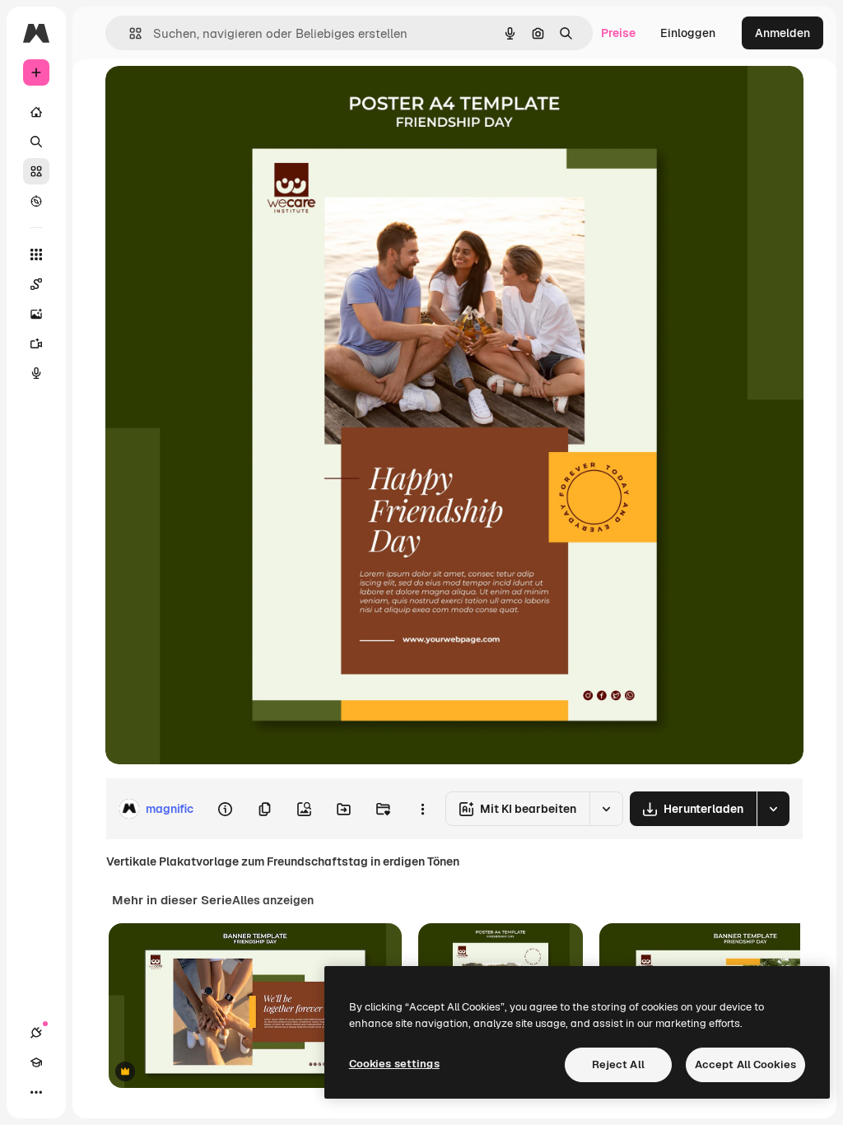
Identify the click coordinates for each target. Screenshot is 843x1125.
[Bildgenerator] (36, 314)
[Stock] (36, 171)
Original (211, 97)
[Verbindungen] (36, 1033)
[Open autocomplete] (128, 33)
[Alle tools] (36, 254)
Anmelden (782, 33)
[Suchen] (36, 141)
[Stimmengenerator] (36, 373)
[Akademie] (36, 1062)
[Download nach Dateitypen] (773, 808)
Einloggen (687, 33)
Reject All (618, 1064)
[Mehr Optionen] (422, 808)
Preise (618, 33)
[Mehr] (36, 1092)
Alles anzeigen (273, 900)
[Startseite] (36, 112)
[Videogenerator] (36, 343)
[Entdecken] (36, 201)
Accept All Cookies (745, 1064)
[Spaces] (36, 284)
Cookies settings (394, 1064)
